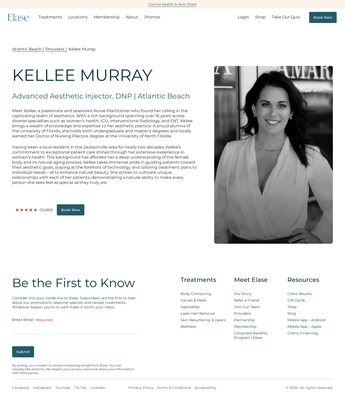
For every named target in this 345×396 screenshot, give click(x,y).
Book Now (322, 17)
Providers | (56, 49)
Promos (152, 17)
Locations (78, 17)
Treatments (50, 17)
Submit (23, 352)
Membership (107, 17)
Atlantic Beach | (28, 49)
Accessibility (205, 387)
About (132, 17)
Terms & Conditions (174, 387)
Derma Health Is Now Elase (172, 4)
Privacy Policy (141, 387)
